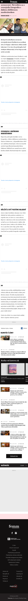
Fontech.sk (19, 571)
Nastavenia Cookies (14, 562)
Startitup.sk (19, 573)
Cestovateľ (4, 377)
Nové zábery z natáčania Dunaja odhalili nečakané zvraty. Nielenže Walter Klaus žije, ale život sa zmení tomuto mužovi (18, 342)
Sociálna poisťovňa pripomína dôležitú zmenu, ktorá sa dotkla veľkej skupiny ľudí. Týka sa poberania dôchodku (13, 425)
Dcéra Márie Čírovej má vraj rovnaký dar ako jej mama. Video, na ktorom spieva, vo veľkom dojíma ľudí (14, 403)
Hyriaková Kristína (5, 15)
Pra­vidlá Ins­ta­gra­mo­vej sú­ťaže (14, 557)
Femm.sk (5, 576)
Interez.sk (5, 571)
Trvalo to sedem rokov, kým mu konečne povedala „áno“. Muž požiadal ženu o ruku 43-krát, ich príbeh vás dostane (18, 436)
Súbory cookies (14, 565)
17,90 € (3, 381)
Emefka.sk (19, 578)
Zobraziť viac (14, 456)
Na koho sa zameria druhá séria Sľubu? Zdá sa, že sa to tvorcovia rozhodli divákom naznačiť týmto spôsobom (18, 414)
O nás (14, 545)
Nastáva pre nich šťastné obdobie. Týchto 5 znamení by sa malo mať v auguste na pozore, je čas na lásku (18, 392)
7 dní (26, 465)
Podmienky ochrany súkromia (14, 555)
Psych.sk (5, 578)
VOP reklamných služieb (14, 560)
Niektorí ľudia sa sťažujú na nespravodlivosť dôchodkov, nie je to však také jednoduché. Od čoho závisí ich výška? (13, 353)
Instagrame (10, 58)
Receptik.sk (6, 573)
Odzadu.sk (19, 576)
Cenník (14, 550)
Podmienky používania (14, 552)
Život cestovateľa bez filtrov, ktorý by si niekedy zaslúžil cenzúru (12, 379)
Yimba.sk (5, 581)
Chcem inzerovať (14, 547)
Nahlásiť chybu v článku (7, 328)
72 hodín (22, 465)
